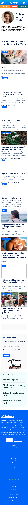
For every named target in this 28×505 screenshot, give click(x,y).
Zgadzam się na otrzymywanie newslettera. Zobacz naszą (14, 351)
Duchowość (14, 452)
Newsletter (14, 458)
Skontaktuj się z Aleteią (14, 497)
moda (4, 266)
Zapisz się (6, 355)
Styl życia (14, 450)
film (4, 159)
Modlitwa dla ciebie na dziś (12, 402)
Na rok (14, 473)
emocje (4, 210)
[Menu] (4, 3)
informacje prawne (14, 492)
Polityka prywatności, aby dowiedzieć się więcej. (14, 351)
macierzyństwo (6, 239)
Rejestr (5, 6)
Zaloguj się (17, 439)
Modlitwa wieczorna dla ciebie (12, 386)
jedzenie (5, 106)
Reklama (14, 467)
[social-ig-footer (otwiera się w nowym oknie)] (18, 479)
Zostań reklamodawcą (14, 494)
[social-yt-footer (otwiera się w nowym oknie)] (9, 479)
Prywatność (14, 500)
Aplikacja (14, 461)
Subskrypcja (14, 463)
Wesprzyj (13, 6)
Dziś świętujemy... (11, 380)
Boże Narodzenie (7, 133)
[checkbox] (3, 349)
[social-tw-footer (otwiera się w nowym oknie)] (15, 479)
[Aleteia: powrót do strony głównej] (14, 2)
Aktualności (14, 448)
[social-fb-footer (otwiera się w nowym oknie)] (12, 479)
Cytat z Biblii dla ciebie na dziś (13, 394)
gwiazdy (5, 184)
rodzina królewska (7, 294)
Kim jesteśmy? (14, 489)
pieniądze (5, 51)
